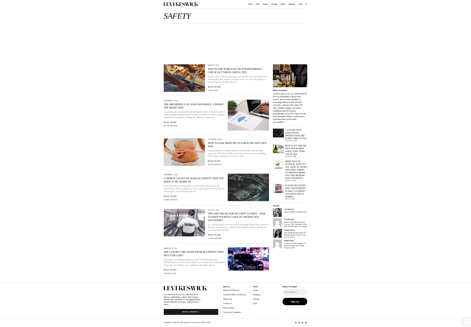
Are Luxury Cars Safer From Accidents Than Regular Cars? (194, 253)
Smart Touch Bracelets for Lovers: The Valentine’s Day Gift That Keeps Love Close (295, 224)
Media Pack (227, 299)
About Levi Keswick (231, 290)
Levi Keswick (289, 209)
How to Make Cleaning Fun (295, 212)
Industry (173, 126)
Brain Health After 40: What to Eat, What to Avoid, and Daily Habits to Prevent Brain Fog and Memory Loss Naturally (296, 169)
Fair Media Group (204, 322)
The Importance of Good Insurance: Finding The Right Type (194, 106)
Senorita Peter (289, 230)
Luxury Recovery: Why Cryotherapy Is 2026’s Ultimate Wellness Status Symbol (295, 191)
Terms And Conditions (232, 312)
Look (174, 273)
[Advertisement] (235, 42)
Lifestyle (218, 164)
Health (167, 126)
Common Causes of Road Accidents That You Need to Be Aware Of (194, 180)
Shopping (256, 295)
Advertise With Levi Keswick (234, 295)
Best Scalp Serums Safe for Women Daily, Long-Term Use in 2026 (295, 149)
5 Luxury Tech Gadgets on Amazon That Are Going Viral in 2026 (296, 134)
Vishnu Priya (289, 241)
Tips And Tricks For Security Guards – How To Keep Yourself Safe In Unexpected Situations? (237, 217)
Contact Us (227, 303)
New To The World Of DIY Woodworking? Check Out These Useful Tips (235, 70)
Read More (214, 87)
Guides (215, 90)
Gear (210, 90)
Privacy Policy (228, 308)
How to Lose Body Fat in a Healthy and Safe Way (237, 145)
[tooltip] (277, 212)
